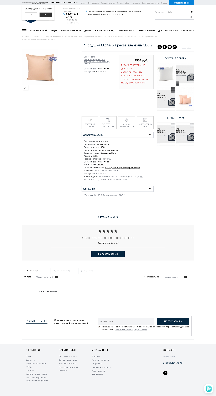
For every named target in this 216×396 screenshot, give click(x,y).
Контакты (136, 3)
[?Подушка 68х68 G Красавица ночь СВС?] (166, 74)
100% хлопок (104, 69)
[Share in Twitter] (170, 47)
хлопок (100, 165)
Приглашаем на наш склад (36, 365)
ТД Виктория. (27, 37)
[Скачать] (26, 88)
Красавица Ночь (109, 153)
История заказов (100, 360)
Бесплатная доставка (90, 125)
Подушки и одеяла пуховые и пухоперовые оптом (90, 37)
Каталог (83, 3)
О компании (33, 350)
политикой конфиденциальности (131, 329)
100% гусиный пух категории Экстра (122, 167)
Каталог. (39, 37)
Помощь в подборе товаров (68, 369)
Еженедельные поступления (108, 125)
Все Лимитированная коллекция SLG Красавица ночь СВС (96, 62)
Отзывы (164, 3)
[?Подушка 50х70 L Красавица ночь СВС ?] (185, 98)
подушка (103, 141)
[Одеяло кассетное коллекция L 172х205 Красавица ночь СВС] (185, 74)
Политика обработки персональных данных (37, 379)
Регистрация (160, 12)
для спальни (103, 144)
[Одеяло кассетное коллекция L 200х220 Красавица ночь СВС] (166, 98)
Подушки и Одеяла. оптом (56, 37)
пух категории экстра (108, 150)
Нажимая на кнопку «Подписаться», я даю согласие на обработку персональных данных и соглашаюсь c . (145, 328)
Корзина (96, 356)
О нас (28, 356)
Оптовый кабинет (181, 3)
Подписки (97, 364)
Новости (30, 370)
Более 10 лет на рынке (145, 125)
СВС (102, 147)
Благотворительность (150, 3)
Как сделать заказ (108, 3)
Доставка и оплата (68, 356)
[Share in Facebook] (165, 47)
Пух (97, 156)
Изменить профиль (101, 367)
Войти (170, 12)
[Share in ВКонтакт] (160, 47)
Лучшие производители (127, 125)
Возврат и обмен (123, 3)
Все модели (90, 57)
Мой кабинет (100, 350)
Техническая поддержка (98, 372)
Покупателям (93, 3)
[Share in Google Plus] (175, 47)
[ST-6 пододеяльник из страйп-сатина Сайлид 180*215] (166, 134)
